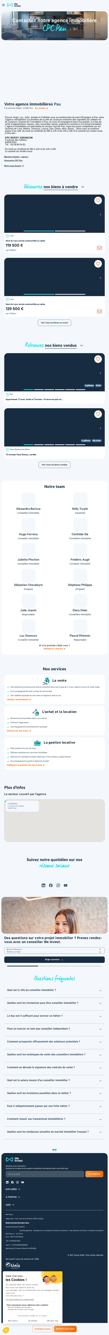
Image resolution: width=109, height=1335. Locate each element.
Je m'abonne (94, 1174)
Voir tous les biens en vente (54, 323)
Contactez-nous (42, 1329)
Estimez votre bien (65, 1329)
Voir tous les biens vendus (54, 465)
